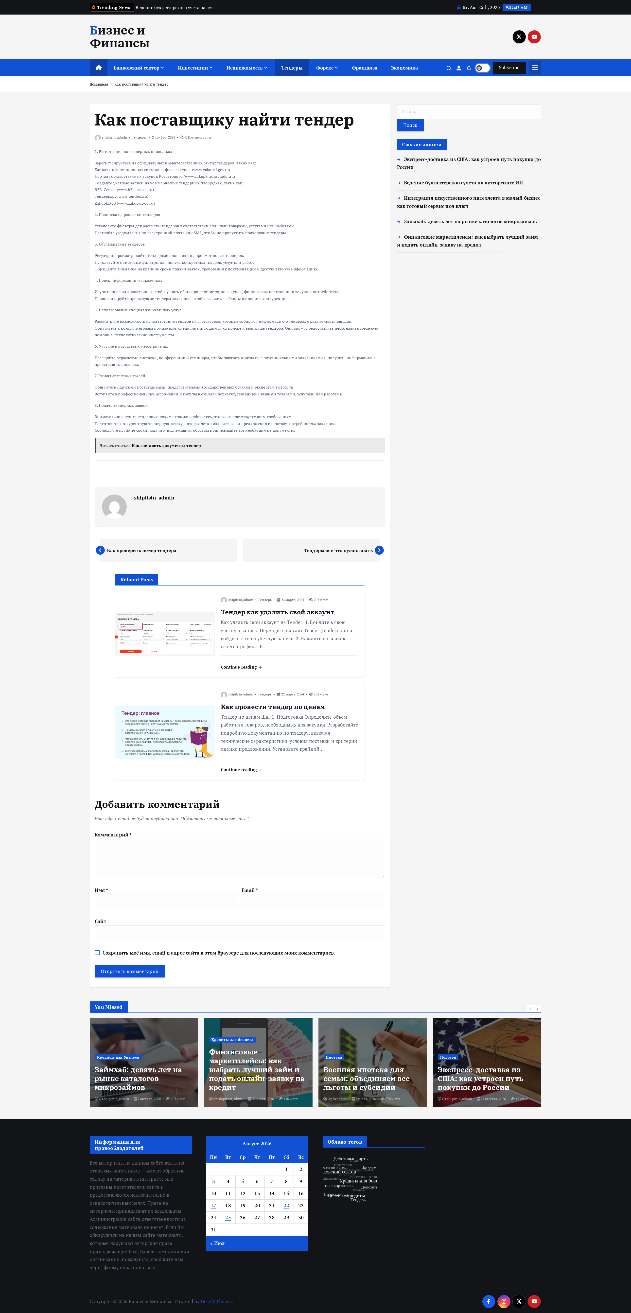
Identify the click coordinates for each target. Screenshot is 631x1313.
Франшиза (365, 68)
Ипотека (219, 1057)
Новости (334, 1057)
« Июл (217, 1243)
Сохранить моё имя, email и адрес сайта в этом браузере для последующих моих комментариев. (219, 953)
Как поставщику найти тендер (141, 84)
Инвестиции (193, 68)
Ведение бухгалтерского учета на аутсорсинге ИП (463, 182)
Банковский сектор (136, 68)
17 (213, 1205)
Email (250, 890)
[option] (144, 1062)
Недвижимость (245, 68)
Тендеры (291, 68)
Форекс (324, 68)
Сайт (100, 921)
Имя (101, 890)
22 (286, 1205)
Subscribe (509, 67)
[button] (530, 1008)
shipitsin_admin (114, 137)
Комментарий (113, 835)
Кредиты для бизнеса (118, 1039)
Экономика (404, 68)
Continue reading (239, 667)
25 (228, 1217)
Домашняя (99, 84)
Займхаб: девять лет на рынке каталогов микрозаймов (470, 221)
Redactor (225, 1098)
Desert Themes (217, 1301)
